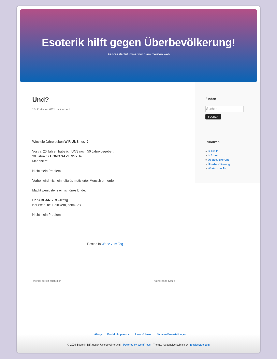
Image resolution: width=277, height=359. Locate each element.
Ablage (98, 334)
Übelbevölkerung (219, 159)
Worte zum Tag (112, 244)
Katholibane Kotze (164, 280)
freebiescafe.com (199, 344)
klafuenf (65, 109)
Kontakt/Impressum (118, 334)
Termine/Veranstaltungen (171, 334)
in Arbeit (213, 155)
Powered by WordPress (137, 344)
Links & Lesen (143, 334)
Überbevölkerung (219, 164)
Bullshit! (213, 151)
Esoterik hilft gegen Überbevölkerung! (138, 42)
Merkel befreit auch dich (47, 280)
